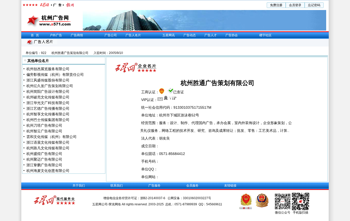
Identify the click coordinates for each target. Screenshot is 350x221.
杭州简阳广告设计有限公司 (47, 91)
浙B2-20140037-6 (153, 198)
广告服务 (154, 185)
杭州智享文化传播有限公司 (47, 114)
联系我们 (116, 185)
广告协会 (231, 35)
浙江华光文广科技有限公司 (47, 103)
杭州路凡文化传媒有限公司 (47, 148)
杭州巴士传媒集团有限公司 (47, 120)
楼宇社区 (265, 35)
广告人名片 (133, 35)
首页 (36, 35)
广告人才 (210, 35)
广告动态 (189, 35)
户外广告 (56, 35)
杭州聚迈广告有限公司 (44, 159)
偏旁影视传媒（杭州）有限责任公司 (55, 74)
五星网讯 (168, 35)
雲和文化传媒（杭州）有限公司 (51, 137)
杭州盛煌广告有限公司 (44, 154)
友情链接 (230, 185)
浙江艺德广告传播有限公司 (47, 108)
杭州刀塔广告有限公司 (44, 125)
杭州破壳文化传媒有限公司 (47, 97)
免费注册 (276, 5)
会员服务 (192, 185)
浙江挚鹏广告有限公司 (44, 165)
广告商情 (77, 35)
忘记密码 (314, 5)
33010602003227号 (197, 198)
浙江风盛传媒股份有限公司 (47, 80)
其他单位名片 (38, 61)
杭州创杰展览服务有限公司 (47, 69)
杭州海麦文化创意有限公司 (47, 171)
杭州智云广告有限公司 (44, 131)
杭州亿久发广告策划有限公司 (49, 86)
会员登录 (295, 5)
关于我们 (79, 185)
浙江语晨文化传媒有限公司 (47, 142)
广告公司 (111, 35)
